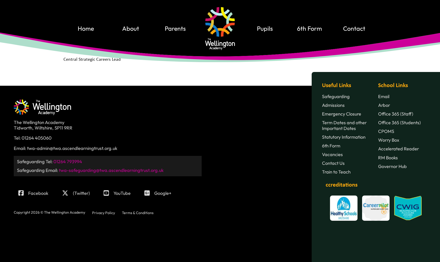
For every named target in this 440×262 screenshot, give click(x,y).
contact (354, 28)
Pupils (265, 28)
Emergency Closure (341, 114)
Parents (175, 28)
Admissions (333, 105)
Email (383, 96)
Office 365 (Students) (399, 122)
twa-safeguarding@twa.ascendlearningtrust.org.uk (111, 170)
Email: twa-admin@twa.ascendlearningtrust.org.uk (65, 148)
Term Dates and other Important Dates (344, 125)
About (130, 28)
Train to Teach (336, 172)
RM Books (388, 157)
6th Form (309, 28)
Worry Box (388, 140)
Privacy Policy (103, 212)
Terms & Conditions (138, 212)
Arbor (384, 105)
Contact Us (333, 163)
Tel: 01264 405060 (33, 138)
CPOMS (386, 131)
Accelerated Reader (398, 149)
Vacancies (332, 154)
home (86, 28)
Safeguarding (336, 96)
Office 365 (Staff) (395, 114)
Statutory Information (344, 137)
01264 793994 (67, 161)
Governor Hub (392, 166)
